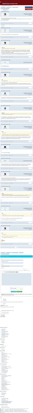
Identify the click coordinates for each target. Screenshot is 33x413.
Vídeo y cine (3, 357)
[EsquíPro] (3, 349)
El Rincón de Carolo (5, 376)
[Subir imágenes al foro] (25, 269)
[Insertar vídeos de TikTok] (5, 272)
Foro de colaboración (5, 366)
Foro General (4, 365)
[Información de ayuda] (30, 269)
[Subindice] (8, 270)
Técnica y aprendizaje (5, 368)
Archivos (4, 303)
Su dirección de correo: (4, 261)
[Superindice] (9, 270)
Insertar (4, 316)
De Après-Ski (4, 377)
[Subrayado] (5, 270)
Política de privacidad (5, 331)
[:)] (6, 272)
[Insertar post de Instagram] (2, 272)
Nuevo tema (29, 9)
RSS (16, 247)
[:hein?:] (15, 272)
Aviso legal (3, 330)
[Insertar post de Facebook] (29, 270)
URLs (4, 304)
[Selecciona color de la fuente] (11, 270)
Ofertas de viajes (4, 358)
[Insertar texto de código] (18, 270)
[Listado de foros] (28, 3)
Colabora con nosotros (5, 333)
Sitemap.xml (3, 329)
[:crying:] (13, 272)
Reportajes (3, 354)
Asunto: (2, 264)
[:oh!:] (12, 272)
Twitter (3, 341)
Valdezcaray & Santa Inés (10, 3)
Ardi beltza (5, 94)
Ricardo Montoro (4, 387)
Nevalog (3, 360)
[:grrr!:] (11, 272)
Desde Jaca (3, 378)
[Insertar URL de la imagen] (20, 270)
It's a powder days (4, 382)
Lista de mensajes (15, 7)
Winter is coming (4, 380)
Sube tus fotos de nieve (5, 359)
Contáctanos (4, 332)
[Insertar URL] (13, 270)
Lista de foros (9, 7)
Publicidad (3, 335)
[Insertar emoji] (30, 273)
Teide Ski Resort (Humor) (5, 389)
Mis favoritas (5, 300)
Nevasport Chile (4, 361)
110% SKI (3, 379)
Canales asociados (4, 355)
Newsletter (3, 337)
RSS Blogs (3, 394)
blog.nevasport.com (5, 336)
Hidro (5, 31)
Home (3, 352)
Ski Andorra (3, 369)
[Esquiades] (18, 410)
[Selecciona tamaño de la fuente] (12, 270)
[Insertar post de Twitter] (3, 272)
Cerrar (1, 316)
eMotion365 (3, 399)
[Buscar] (30, 3)
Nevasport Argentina (5, 362)
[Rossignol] (2, 410)
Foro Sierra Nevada (4, 371)
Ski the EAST (4, 381)
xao (5, 209)
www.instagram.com (4, 65)
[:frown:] (9, 272)
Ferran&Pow (3, 386)
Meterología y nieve (5, 370)
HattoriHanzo (5, 148)
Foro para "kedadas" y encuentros (7, 367)
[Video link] (22, 270)
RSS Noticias (4, 392)
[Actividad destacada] (27, 3)
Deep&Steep (4, 385)
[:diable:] (16, 272)
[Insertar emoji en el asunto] (22, 266)
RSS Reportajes (4, 393)
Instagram (3, 342)
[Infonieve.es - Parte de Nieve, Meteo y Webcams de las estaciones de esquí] (12, 409)
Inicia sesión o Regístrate (5, 8)
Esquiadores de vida (5, 388)
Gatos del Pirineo (4, 383)
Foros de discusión (4, 356)
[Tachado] (6, 270)
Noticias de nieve (4, 353)
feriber (5, 109)
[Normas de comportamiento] (29, 3)
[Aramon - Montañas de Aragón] (6, 410)
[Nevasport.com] (2, 2)
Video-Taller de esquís (5, 398)
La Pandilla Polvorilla (5, 400)
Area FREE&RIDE (4, 372)
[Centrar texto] (19, 270)
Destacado (3, 7)
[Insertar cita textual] (16, 270)
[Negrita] (2, 270)
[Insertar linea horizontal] (15, 270)
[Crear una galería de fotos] (28, 270)
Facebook (3, 340)
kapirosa (5, 15)
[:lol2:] (8, 272)
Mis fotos (4, 299)
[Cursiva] (3, 270)
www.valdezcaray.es (4, 20)
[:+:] (18, 272)
